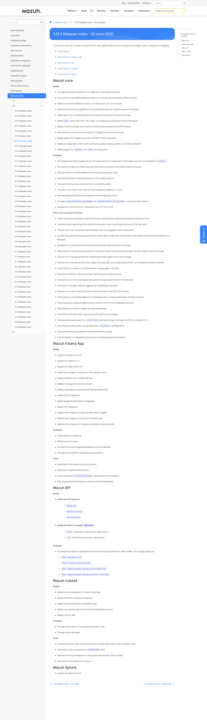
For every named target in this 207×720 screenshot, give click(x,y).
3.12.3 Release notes (23, 146)
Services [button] (101, 10)
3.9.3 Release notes (23, 216)
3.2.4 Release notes (23, 297)
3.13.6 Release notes (23, 111)
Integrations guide (19, 75)
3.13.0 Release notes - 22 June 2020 (188, 35)
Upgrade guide (17, 70)
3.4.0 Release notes (23, 282)
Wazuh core (185, 41)
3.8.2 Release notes (23, 236)
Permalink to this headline (114, 34)
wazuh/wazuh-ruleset (67, 68)
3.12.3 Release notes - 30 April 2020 (157, 684)
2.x (13, 332)
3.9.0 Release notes (23, 231)
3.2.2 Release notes (23, 307)
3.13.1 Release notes (23, 136)
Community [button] (144, 10)
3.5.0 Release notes (23, 276)
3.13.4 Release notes (23, 121)
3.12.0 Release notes (23, 161)
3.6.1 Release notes (23, 266)
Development (16, 90)
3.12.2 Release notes (23, 151)
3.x (27, 105)
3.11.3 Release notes (23, 171)
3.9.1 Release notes (23, 226)
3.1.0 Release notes (23, 322)
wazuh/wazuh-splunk (67, 74)
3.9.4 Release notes (23, 211)
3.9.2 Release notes (23, 221)
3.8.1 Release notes (23, 241)
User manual (16, 50)
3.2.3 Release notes (23, 302)
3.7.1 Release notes (22, 256)
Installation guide (18, 40)
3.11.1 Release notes (23, 181)
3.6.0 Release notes (23, 271)
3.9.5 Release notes (23, 206)
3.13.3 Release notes (23, 126)
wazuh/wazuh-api (65, 62)
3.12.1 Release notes (23, 156)
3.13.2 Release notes (23, 131)
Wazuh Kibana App (188, 44)
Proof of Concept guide (21, 65)
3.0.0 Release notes (23, 327)
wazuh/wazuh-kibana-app (69, 57)
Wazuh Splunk (186, 55)
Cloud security (17, 55)
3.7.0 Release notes (23, 261)
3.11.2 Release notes (23, 176)
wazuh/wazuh (63, 51)
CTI (91, 10)
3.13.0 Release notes (23, 141)
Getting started (17, 30)
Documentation (134, 3)
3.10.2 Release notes (23, 191)
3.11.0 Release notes (23, 186)
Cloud (84, 10)
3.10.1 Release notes (23, 196)
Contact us (146, 3)
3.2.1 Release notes (23, 312)
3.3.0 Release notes (23, 292)
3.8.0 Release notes (23, 246)
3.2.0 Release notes (23, 317)
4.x (13, 100)
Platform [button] (72, 10)
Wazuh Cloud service (20, 85)
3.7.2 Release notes (23, 251)
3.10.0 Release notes (23, 201)
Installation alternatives (21, 45)
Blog (123, 3)
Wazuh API (185, 48)
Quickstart (15, 35)
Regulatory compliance (21, 60)
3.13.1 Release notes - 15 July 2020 (66, 684)
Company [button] (129, 10)
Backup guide (16, 80)
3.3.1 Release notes (23, 287)
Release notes (26, 95)
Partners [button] (115, 10)
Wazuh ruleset (186, 51)
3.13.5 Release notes (23, 116)
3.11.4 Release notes (23, 166)
